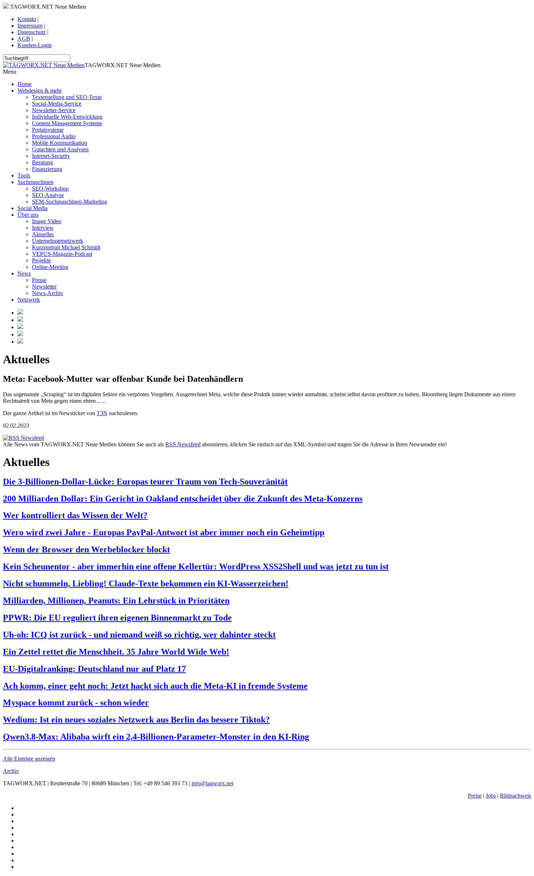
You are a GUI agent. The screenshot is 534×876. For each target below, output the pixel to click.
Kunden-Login (34, 45)
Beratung (42, 162)
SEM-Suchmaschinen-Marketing (69, 201)
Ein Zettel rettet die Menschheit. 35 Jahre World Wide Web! (116, 651)
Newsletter (44, 286)
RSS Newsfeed (183, 444)
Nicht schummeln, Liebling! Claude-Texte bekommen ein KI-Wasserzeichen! (145, 583)
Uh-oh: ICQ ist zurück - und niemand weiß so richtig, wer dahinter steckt (139, 634)
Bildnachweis (515, 796)
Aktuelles (43, 234)
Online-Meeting (50, 267)
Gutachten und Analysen (60, 149)
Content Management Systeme (67, 123)
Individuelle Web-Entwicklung (67, 117)
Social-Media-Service (56, 104)
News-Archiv (47, 293)
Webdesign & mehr (39, 90)
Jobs (491, 796)
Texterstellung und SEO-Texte (67, 97)
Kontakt (26, 19)
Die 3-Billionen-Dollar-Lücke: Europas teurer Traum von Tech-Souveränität (145, 481)
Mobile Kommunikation (59, 143)
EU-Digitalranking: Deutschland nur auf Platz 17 (94, 669)
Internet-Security (51, 156)
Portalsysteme (48, 130)
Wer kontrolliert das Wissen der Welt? (75, 515)
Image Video (46, 221)
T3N (102, 413)
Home (24, 84)
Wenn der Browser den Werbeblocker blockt (86, 549)
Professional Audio (54, 136)
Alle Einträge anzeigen (29, 759)
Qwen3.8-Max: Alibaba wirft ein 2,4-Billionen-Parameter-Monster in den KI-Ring (156, 736)
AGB (23, 39)
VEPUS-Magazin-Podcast (62, 254)
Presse (39, 280)
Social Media (32, 208)
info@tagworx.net (212, 783)
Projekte (41, 260)
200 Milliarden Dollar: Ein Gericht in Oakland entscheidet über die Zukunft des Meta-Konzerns (183, 498)
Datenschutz (31, 32)
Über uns (28, 215)
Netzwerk (28, 299)
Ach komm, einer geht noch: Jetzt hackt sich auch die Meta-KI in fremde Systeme (155, 686)
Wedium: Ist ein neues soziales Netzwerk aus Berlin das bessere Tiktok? (136, 719)
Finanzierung (47, 169)
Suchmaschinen (35, 182)
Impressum (30, 25)
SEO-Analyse (48, 195)
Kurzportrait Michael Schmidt (66, 247)
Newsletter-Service (54, 110)
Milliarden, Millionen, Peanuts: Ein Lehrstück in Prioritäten (116, 600)
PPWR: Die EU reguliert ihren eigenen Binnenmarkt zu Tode (117, 617)
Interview (43, 228)
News (24, 273)
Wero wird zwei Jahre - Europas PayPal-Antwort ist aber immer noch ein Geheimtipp (163, 532)
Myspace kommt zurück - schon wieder (76, 702)
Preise (475, 796)
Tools (23, 175)
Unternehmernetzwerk (57, 241)
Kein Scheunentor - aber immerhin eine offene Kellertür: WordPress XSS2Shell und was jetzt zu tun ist (196, 566)
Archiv (11, 771)
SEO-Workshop (50, 188)
